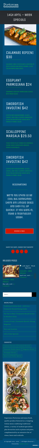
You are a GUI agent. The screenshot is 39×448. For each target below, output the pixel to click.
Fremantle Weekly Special (12, 349)
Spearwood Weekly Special (12, 356)
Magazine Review (28, 349)
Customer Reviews (10, 346)
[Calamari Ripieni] (20, 25)
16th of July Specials (11, 334)
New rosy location (10, 329)
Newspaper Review (10, 353)
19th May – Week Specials (8, 281)
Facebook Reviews (24, 346)
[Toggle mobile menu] (35, 5)
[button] (4, 276)
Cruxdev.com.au (23, 444)
